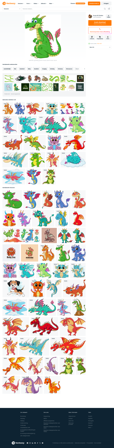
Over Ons (71, 420)
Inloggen (106, 3)
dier (15, 69)
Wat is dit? (99, 43)
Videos (35, 3)
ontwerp (60, 69)
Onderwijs (23, 425)
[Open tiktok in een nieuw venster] (37, 443)
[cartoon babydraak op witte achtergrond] (12, 142)
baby (29, 69)
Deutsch (90, 423)
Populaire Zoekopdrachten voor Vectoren (52, 423)
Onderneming (24, 423)
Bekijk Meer (80, 87)
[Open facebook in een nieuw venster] (27, 443)
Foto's (28, 3)
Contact (71, 418)
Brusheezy (23, 416)
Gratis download (100, 23)
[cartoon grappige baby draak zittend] (51, 108)
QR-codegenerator (25, 435)
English (90, 416)
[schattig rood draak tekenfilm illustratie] (77, 218)
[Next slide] (83, 69)
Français (90, 425)
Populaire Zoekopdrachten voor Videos (52, 430)
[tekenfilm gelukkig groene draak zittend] (63, 253)
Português (91, 420)
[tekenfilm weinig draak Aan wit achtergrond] (78, 270)
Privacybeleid (90, 443)
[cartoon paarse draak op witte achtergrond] (24, 218)
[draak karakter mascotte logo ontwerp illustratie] (29, 253)
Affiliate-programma (49, 420)
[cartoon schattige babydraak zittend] (38, 288)
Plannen (73, 3)
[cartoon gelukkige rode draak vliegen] (14, 176)
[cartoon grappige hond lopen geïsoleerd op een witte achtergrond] (16, 288)
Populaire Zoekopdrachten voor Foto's (52, 427)
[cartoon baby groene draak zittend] (77, 125)
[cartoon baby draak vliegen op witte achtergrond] (33, 176)
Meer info (92, 47)
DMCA (45, 418)
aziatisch (22, 69)
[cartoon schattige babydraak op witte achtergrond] (81, 366)
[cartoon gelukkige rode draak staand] (52, 159)
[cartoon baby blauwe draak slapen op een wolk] (73, 159)
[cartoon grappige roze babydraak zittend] (54, 142)
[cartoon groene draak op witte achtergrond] (52, 125)
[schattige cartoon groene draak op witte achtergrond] (37, 159)
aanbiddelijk (7, 69)
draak (77, 69)
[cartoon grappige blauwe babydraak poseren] (19, 108)
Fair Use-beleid (97, 443)
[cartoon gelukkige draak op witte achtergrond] (8, 108)
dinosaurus (69, 69)
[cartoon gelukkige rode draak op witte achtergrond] (35, 108)
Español (90, 418)
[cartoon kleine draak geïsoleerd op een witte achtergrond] (52, 385)
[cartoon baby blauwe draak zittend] (27, 125)
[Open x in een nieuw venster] (40, 443)
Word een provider (71, 423)
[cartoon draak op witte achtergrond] (15, 159)
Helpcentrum (72, 416)
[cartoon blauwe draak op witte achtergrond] (62, 199)
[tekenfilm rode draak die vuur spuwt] (74, 142)
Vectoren (20, 3)
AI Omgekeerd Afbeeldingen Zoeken (27, 430)
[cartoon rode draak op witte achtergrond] (44, 326)
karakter (36, 69)
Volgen (108, 17)
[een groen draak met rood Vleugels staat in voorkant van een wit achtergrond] (72, 235)
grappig (44, 69)
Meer (50, 3)
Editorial (43, 3)
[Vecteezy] (9, 3)
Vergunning (47, 416)
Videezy (22, 420)
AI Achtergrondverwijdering (27, 433)
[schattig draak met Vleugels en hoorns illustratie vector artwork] (49, 235)
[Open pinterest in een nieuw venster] (35, 443)
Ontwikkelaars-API (25, 427)
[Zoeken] (105, 9)
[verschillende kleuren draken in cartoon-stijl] (72, 108)
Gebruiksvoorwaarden (80, 443)
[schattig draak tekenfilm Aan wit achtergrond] (43, 218)
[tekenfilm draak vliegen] (35, 142)
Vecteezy (22, 418)
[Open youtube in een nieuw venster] (42, 443)
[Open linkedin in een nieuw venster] (32, 443)
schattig (52, 69)
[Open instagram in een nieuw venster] (30, 443)
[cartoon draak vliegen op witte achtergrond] (15, 366)
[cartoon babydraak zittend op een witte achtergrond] (9, 218)
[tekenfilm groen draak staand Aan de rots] (79, 307)
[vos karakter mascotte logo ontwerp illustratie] (11, 253)
